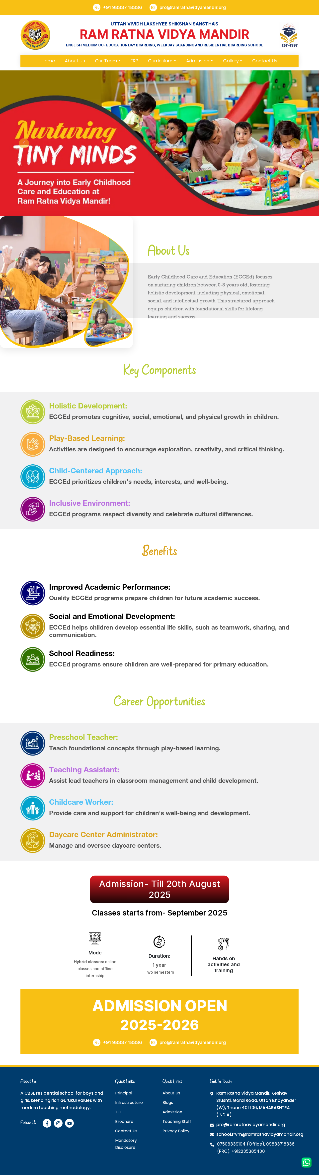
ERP (134, 61)
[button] (24, 143)
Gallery (231, 61)
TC (118, 1112)
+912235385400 (248, 1151)
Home (48, 61)
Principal (123, 1093)
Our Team (106, 61)
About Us (75, 61)
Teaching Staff (176, 1121)
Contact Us (264, 61)
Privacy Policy (175, 1131)
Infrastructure (129, 1102)
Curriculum (160, 61)
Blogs (167, 1102)
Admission (197, 61)
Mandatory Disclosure (126, 1144)
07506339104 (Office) (240, 1144)
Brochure (124, 1121)
